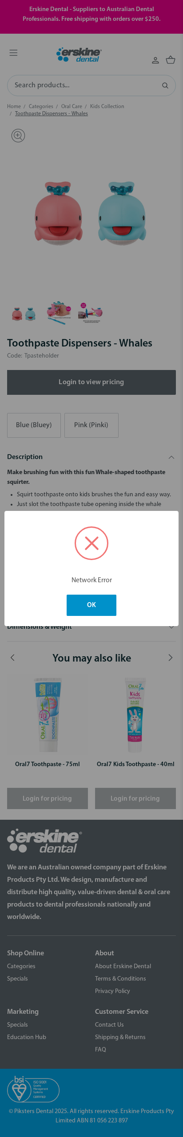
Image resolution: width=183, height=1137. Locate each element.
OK (91, 605)
